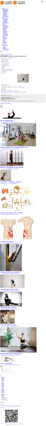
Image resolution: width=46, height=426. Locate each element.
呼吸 (2, 84)
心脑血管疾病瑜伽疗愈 (5, 26)
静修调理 (3, 17)
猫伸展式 (8, 70)
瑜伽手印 (4, 40)
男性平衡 (3, 389)
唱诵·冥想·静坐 (5, 42)
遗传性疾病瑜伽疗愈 (5, 28)
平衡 (4, 60)
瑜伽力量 (9, 103)
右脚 (6, 64)
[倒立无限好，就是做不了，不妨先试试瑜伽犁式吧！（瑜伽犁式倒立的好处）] (5, 180)
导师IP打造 (3, 386)
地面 (5, 70)
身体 (7, 60)
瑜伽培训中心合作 (5, 48)
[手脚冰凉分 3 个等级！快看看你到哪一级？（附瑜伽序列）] (7, 323)
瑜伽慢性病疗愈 (5, 27)
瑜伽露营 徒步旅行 (5, 32)
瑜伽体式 (5, 103)
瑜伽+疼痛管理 (4, 21)
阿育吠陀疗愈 (4, 41)
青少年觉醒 (3, 390)
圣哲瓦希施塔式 (2, 103)
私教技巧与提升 (5, 13)
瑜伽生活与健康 (5, 23)
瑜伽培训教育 (3, 54)
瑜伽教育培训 (3, 8)
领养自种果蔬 (4, 33)
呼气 (5, 88)
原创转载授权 (4, 47)
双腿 (4, 65)
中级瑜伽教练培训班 (5, 10)
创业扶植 (3, 385)
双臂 (6, 65)
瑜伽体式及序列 (5, 38)
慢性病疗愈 (3, 392)
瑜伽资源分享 (4, 43)
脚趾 (6, 61)
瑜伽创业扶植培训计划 (5, 16)
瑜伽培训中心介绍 (4, 394)
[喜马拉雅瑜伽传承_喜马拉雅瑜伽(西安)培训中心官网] (13, 4)
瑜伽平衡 (7, 103)
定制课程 (3, 380)
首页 (2, 7)
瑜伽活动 (3, 378)
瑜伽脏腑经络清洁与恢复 (6, 22)
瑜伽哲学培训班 (5, 12)
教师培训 (3, 383)
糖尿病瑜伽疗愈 (5, 25)
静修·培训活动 (4, 30)
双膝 (2, 70)
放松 (12, 70)
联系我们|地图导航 (5, 45)
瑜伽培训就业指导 (5, 15)
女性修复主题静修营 (5, 18)
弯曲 (2, 61)
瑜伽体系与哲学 (5, 37)
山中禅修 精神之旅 (5, 31)
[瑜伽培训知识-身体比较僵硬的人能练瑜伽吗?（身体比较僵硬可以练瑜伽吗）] (18, 352)
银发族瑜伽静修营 (5, 20)
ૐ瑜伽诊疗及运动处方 (5, 35)
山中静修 (3, 379)
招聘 (3, 46)
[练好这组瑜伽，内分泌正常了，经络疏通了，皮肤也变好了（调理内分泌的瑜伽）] (17, 211)
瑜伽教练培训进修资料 (8, 54)
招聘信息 (3, 396)
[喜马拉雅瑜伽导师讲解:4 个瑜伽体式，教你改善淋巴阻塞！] (11, 306)
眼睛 (3, 64)
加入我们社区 (3, 381)
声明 (8, 95)
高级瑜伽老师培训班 (5, 11)
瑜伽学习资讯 (3, 36)
